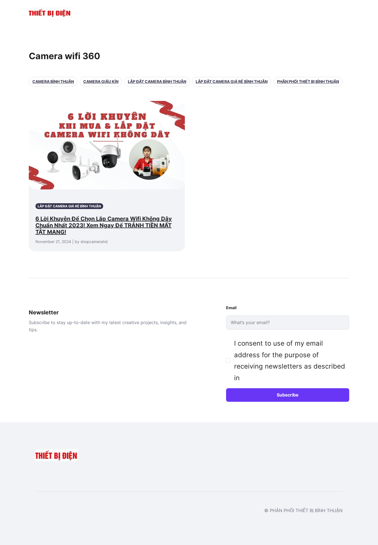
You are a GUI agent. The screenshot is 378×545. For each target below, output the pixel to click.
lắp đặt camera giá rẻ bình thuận (232, 81)
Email (231, 307)
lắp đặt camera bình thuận (157, 81)
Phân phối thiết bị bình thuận (308, 81)
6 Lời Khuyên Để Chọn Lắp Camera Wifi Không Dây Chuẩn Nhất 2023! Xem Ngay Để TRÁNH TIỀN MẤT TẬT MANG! (103, 225)
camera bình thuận (53, 81)
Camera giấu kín (100, 81)
